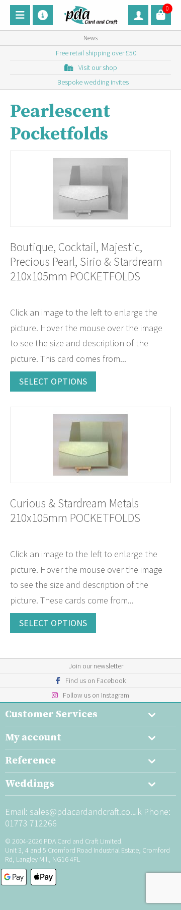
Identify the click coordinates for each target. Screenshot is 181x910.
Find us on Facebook (95, 680)
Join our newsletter (96, 665)
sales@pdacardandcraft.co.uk (86, 811)
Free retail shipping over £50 (96, 52)
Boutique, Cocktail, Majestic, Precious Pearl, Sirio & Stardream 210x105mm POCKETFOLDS (86, 261)
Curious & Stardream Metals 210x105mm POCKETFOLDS (75, 510)
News (90, 38)
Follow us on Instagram (96, 695)
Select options (53, 381)
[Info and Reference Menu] (43, 15)
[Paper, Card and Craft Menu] (20, 15)
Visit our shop (97, 67)
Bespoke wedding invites (93, 82)
